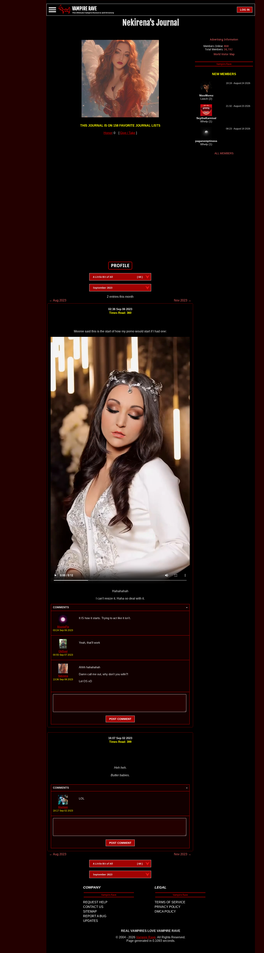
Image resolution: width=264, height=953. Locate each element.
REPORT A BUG (94, 916)
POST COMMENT (120, 719)
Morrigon (63, 807)
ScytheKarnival (206, 118)
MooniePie (63, 626)
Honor (108, 133)
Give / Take (127, 133)
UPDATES (90, 920)
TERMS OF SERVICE (170, 902)
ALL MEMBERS (224, 153)
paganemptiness (206, 140)
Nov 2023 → (182, 300)
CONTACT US (93, 906)
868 (226, 46)
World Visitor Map (224, 54)
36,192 (228, 49)
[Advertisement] (120, 196)
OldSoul (63, 651)
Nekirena (63, 675)
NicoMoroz (206, 95)
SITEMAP (90, 911)
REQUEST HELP (95, 902)
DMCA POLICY (165, 911)
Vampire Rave (146, 937)
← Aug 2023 (57, 300)
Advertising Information (224, 39)
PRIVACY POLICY (168, 906)
